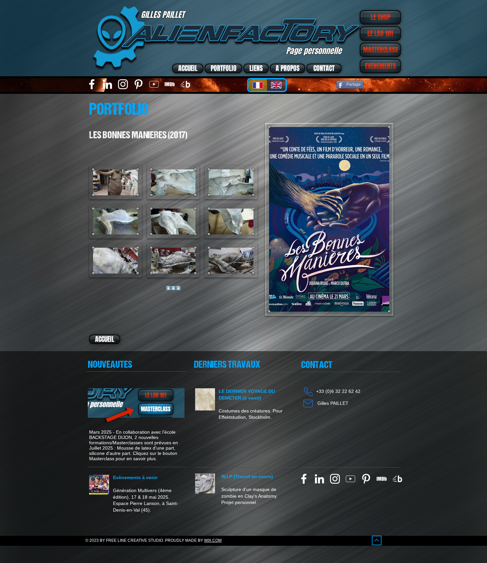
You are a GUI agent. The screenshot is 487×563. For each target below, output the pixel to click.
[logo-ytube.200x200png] (154, 84)
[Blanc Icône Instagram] (123, 84)
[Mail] (308, 403)
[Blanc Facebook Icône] (91, 84)
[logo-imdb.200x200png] (169, 84)
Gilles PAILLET (333, 403)
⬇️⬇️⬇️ (173, 288)
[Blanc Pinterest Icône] (138, 84)
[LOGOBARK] (185, 84)
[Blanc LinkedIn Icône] (107, 84)
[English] (276, 85)
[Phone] (308, 391)
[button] (115, 182)
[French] (257, 85)
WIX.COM (213, 540)
